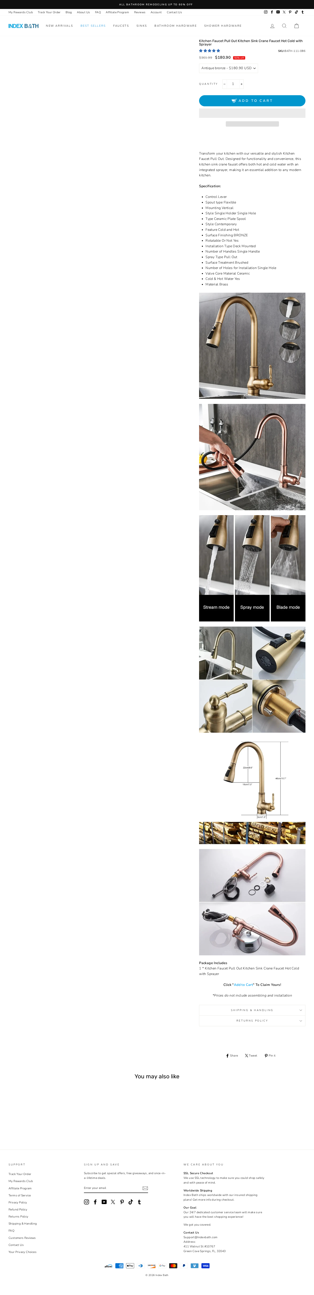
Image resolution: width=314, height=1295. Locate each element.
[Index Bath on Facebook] (95, 1201)
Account (156, 12)
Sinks (141, 26)
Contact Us (174, 12)
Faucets (121, 26)
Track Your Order (49, 12)
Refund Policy (18, 1209)
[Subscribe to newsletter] (145, 1188)
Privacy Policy (18, 1202)
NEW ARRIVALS (59, 26)
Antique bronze (36, 1124)
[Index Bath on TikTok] (130, 1201)
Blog (69, 12)
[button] (210, 50)
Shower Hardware (223, 26)
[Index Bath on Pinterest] (122, 1201)
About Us (83, 12)
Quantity (208, 84)
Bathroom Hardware (175, 26)
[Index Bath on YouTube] (104, 1201)
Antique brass (31, 1124)
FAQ (98, 12)
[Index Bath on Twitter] (113, 1201)
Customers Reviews (22, 1238)
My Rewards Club (21, 12)
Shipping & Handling (252, 1010)
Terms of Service (20, 1195)
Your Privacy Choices (23, 1252)
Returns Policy (252, 1020)
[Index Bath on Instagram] (86, 1201)
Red (42, 1124)
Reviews (140, 12)
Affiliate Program (117, 12)
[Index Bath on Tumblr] (139, 1201)
